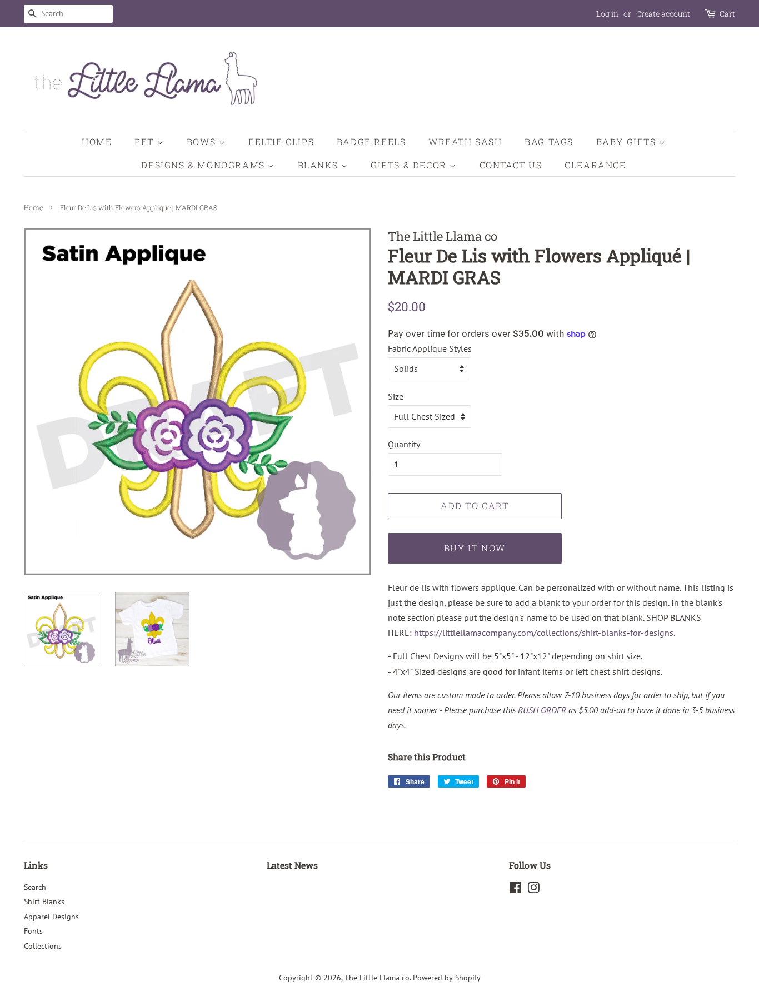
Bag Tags (549, 141)
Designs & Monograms (204, 165)
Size (395, 396)
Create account (663, 13)
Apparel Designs (51, 917)
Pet (145, 141)
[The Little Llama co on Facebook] (515, 890)
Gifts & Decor (410, 165)
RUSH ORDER (542, 709)
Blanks (319, 165)
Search (35, 887)
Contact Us (511, 165)
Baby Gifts (628, 141)
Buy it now (475, 548)
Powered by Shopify (447, 978)
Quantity (404, 444)
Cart (727, 13)
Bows (203, 141)
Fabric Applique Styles (430, 348)
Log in (607, 13)
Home (97, 141)
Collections (43, 946)
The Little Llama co (377, 978)
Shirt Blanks (44, 902)
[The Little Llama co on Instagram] (533, 890)
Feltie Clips (281, 141)
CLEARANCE (595, 165)
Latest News (292, 865)
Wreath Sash (465, 141)
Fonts (33, 931)
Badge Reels (371, 141)
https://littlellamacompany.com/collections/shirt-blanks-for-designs (543, 632)
